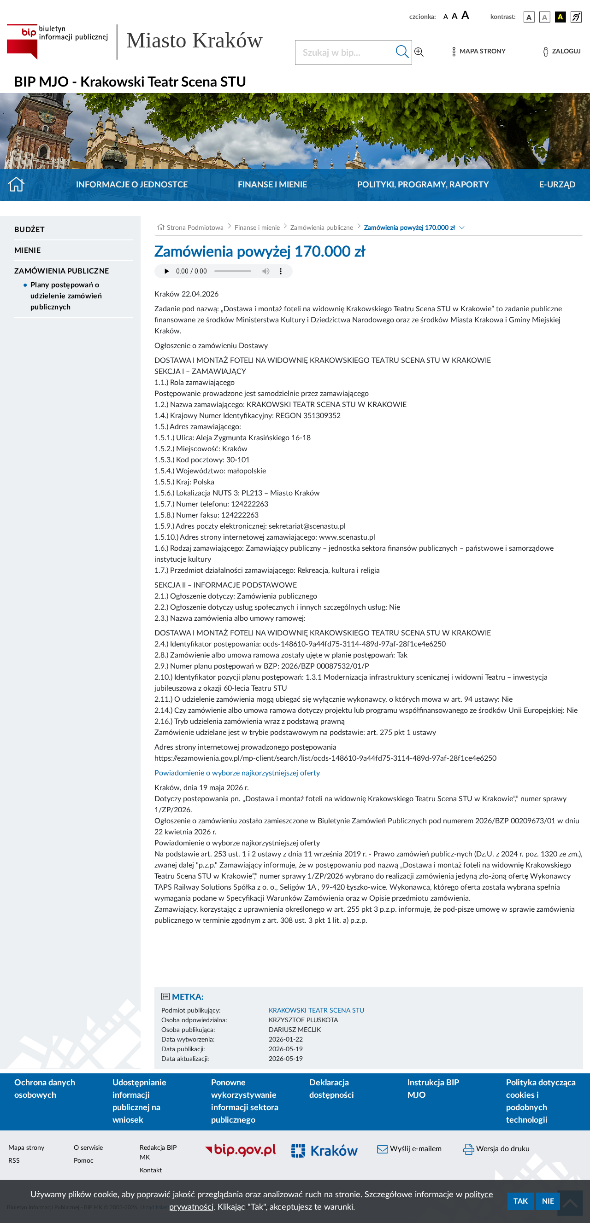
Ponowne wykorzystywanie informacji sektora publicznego (244, 1101)
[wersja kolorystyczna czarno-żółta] (560, 17)
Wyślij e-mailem (415, 1149)
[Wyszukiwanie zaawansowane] (419, 52)
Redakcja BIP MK (158, 1153)
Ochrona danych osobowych (44, 1089)
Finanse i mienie (272, 185)
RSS (14, 1161)
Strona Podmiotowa (195, 228)
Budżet (29, 229)
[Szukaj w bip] (402, 52)
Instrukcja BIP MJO (433, 1089)
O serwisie (88, 1148)
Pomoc (84, 1161)
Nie (548, 1201)
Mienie (27, 250)
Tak (520, 1201)
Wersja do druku (502, 1149)
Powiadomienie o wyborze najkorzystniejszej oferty (237, 773)
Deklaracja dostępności (331, 1089)
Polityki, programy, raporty (423, 185)
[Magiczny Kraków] (325, 1156)
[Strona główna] (20, 185)
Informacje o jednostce (132, 185)
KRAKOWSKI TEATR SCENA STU (316, 1011)
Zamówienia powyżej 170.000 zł (409, 228)
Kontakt (151, 1170)
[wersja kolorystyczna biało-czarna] (545, 17)
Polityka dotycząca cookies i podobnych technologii (541, 1101)
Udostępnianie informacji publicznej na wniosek (139, 1101)
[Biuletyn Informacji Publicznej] (240, 1156)
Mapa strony (26, 1148)
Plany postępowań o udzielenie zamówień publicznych (66, 296)
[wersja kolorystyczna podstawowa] (529, 17)
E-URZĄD (557, 185)
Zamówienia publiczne (61, 271)
